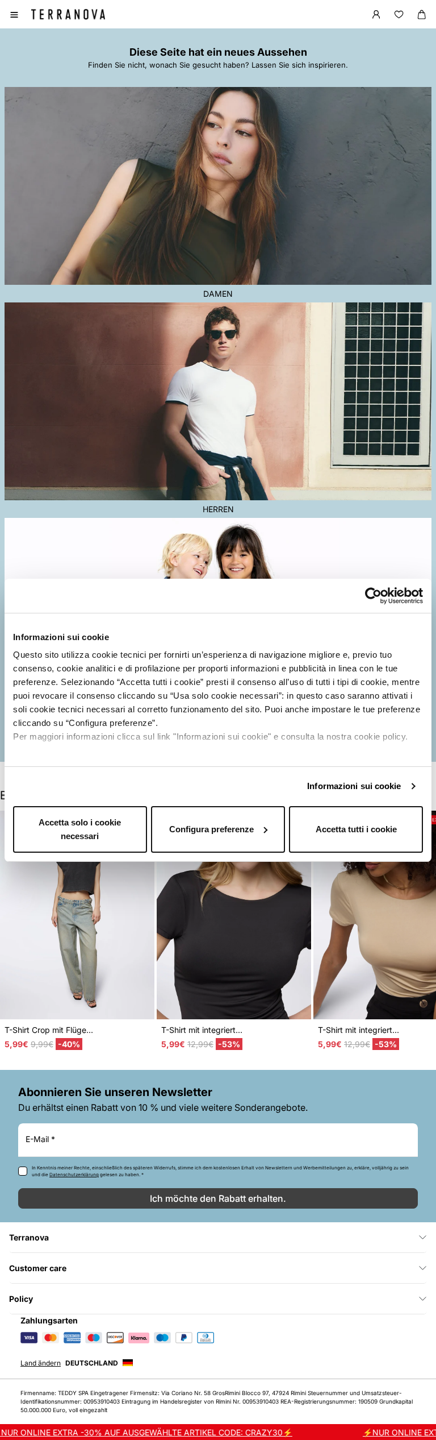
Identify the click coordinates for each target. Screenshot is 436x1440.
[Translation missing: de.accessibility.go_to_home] (68, 14)
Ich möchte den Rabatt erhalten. (218, 1198)
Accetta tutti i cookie (356, 829)
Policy (21, 1299)
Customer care (37, 1268)
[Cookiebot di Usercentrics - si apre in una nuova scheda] (373, 595)
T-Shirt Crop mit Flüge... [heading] (49, 1030)
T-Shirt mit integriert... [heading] (201, 1030)
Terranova (29, 1237)
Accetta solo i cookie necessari (80, 829)
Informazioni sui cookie (354, 786)
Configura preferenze (211, 829)
